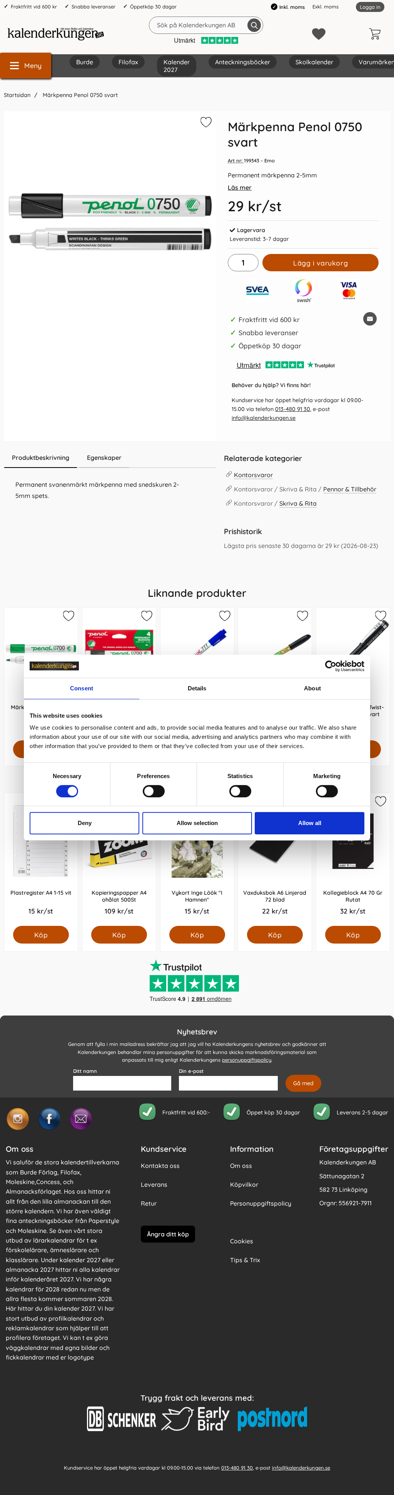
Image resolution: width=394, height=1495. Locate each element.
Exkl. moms (325, 6)
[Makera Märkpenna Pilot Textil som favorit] (302, 617)
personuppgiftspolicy (246, 1060)
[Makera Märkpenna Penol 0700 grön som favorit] (68, 617)
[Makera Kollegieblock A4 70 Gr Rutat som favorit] (380, 802)
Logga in (370, 7)
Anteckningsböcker (242, 62)
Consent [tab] (81, 688)
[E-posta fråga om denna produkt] (370, 319)
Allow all (309, 823)
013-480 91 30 (292, 409)
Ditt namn (85, 1071)
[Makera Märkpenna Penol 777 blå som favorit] (224, 617)
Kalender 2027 (177, 65)
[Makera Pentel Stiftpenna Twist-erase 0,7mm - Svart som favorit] (380, 617)
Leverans (154, 1184)
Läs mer (240, 187)
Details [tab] (197, 688)
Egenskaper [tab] (104, 457)
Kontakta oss (160, 1165)
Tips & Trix (245, 1260)
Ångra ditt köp (168, 1234)
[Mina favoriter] (319, 34)
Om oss (241, 1165)
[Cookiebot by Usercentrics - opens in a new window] (330, 666)
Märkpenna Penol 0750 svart (79, 95)
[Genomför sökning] (254, 25)
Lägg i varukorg (320, 263)
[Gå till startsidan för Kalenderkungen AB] (56, 33)
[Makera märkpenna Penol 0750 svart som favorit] (205, 123)
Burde (84, 62)
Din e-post (191, 1071)
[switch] (154, 791)
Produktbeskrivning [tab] (40, 457)
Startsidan (17, 95)
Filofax (128, 62)
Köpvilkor (244, 1184)
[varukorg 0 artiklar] (376, 33)
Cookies (241, 1241)
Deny (85, 823)
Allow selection (197, 823)
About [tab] (312, 688)
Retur (149, 1203)
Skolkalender (314, 62)
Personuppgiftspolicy (260, 1203)
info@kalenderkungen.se (264, 417)
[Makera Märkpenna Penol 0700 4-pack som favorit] (146, 617)
